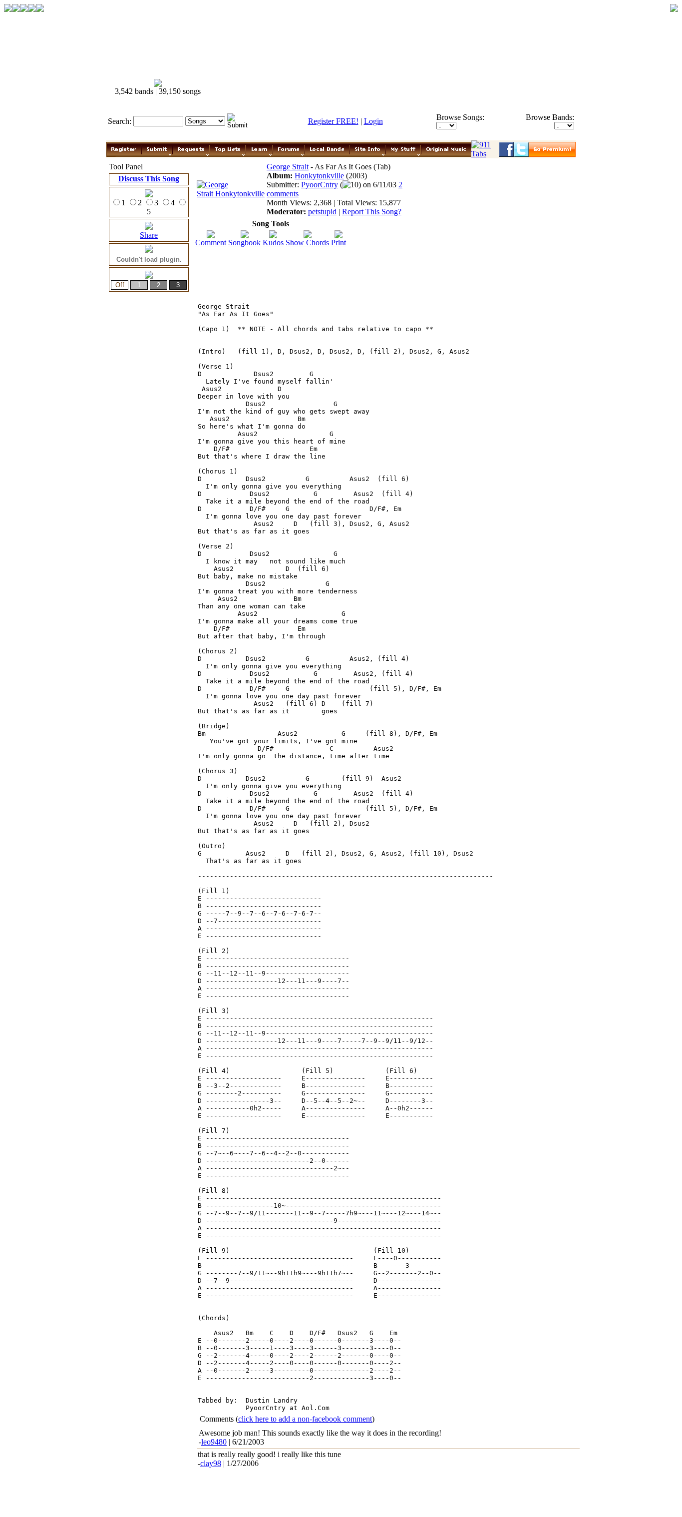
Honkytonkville (319, 175)
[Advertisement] (395, 87)
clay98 (210, 1463)
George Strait (288, 166)
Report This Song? (371, 211)
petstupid (322, 211)
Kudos (273, 242)
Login (373, 121)
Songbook (244, 242)
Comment (210, 242)
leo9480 (214, 1442)
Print (338, 242)
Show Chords (307, 242)
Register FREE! (333, 121)
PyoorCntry (319, 184)
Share (149, 235)
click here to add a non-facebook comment (305, 1419)
